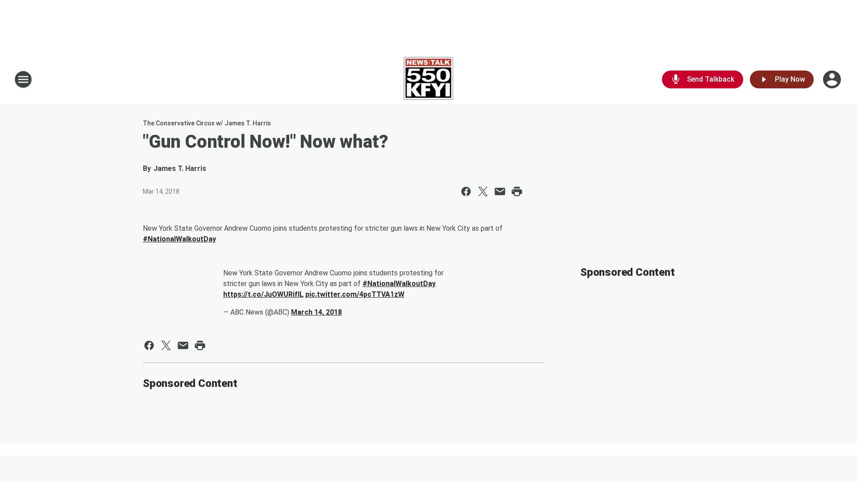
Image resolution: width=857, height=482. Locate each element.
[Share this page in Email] (500, 191)
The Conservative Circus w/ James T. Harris (207, 123)
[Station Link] (428, 79)
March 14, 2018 (316, 312)
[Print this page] (517, 191)
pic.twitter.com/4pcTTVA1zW (354, 294)
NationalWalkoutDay (179, 239)
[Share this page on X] (483, 191)
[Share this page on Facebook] (466, 191)
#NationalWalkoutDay (399, 283)
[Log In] (833, 79)
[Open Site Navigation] (23, 79)
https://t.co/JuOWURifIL (263, 294)
